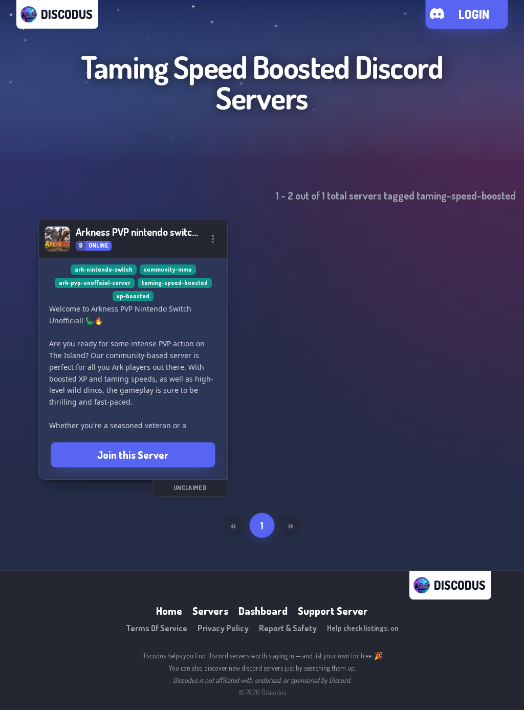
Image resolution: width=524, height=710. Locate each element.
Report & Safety (288, 628)
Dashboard (263, 610)
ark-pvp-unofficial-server (94, 282)
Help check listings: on (363, 628)
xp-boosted (133, 296)
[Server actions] (213, 239)
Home (169, 610)
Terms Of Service (156, 628)
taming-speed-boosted (175, 282)
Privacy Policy (223, 628)
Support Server (333, 610)
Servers (210, 610)
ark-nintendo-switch (104, 269)
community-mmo (168, 269)
